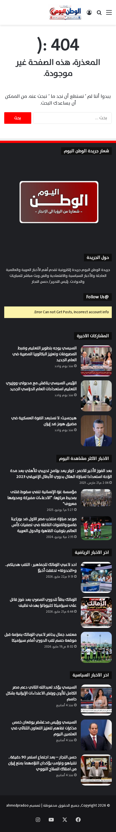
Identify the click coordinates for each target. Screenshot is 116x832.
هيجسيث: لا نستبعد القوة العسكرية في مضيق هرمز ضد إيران (44, 421)
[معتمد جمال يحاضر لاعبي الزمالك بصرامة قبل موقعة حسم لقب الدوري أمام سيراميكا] (96, 647)
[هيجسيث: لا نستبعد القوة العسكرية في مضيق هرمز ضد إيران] (96, 430)
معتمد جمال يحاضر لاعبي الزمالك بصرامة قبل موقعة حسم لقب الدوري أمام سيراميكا (41, 637)
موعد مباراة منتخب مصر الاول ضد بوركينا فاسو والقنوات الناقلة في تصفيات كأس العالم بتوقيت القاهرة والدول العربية (44, 525)
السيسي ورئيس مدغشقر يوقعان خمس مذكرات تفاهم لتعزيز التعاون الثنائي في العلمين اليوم (44, 728)
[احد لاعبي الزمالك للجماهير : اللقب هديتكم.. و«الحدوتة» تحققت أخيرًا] (96, 577)
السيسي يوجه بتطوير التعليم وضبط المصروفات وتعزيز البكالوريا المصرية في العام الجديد (44, 354)
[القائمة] (109, 14)
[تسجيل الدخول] (89, 14)
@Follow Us (97, 297)
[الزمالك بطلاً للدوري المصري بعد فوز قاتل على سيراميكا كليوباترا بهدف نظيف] (96, 612)
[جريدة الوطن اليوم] (65, 12)
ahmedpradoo (17, 805)
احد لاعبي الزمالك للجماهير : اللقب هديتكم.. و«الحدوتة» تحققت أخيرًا (41, 567)
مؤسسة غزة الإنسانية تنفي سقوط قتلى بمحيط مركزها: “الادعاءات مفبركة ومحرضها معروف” (42, 498)
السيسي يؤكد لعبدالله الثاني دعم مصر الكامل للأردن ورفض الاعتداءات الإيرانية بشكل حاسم (41, 693)
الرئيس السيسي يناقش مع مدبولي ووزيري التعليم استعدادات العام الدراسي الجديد (41, 386)
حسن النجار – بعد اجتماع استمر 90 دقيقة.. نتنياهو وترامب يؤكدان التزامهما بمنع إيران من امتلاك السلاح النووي (42, 763)
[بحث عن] (99, 14)
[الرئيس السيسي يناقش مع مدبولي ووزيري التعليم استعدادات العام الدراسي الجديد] (96, 395)
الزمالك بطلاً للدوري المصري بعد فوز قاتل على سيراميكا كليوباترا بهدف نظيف (43, 602)
